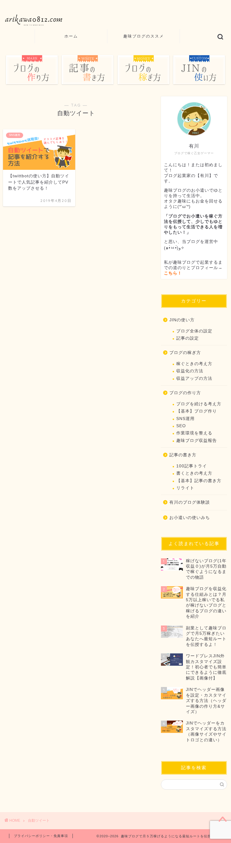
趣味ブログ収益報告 (196, 440)
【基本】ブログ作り (196, 411)
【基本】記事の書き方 (198, 480)
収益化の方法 (189, 371)
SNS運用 (185, 418)
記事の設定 (187, 338)
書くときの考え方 (194, 473)
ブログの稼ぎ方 (185, 352)
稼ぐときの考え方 (194, 364)
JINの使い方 (182, 320)
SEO (181, 426)
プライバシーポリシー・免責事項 (41, 836)
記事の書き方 (182, 455)
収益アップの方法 (194, 378)
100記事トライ (191, 466)
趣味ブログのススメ (143, 36)
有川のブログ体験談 (189, 502)
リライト (185, 488)
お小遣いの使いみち (189, 517)
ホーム (71, 36)
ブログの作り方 (185, 393)
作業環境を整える (194, 433)
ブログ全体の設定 (194, 331)
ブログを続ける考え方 (198, 404)
